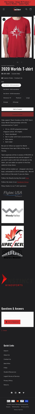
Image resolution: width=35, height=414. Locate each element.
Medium (19, 98)
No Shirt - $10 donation (12, 85)
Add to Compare (17, 109)
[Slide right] (22, 62)
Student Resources (10, 372)
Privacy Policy (8, 380)
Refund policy (15, 406)
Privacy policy (25, 406)
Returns (6, 385)
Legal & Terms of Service (11, 376)
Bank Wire (7, 363)
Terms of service (18, 409)
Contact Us (7, 359)
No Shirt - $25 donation (12, 90)
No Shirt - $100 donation (12, 94)
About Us (7, 355)
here (27, 178)
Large (29, 98)
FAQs (5, 368)
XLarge (6, 102)
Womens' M (8, 98)
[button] (4, 9)
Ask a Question (13, 322)
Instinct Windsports (16, 404)
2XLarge (16, 102)
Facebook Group (22, 182)
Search (6, 351)
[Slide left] (13, 62)
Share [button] (5, 330)
